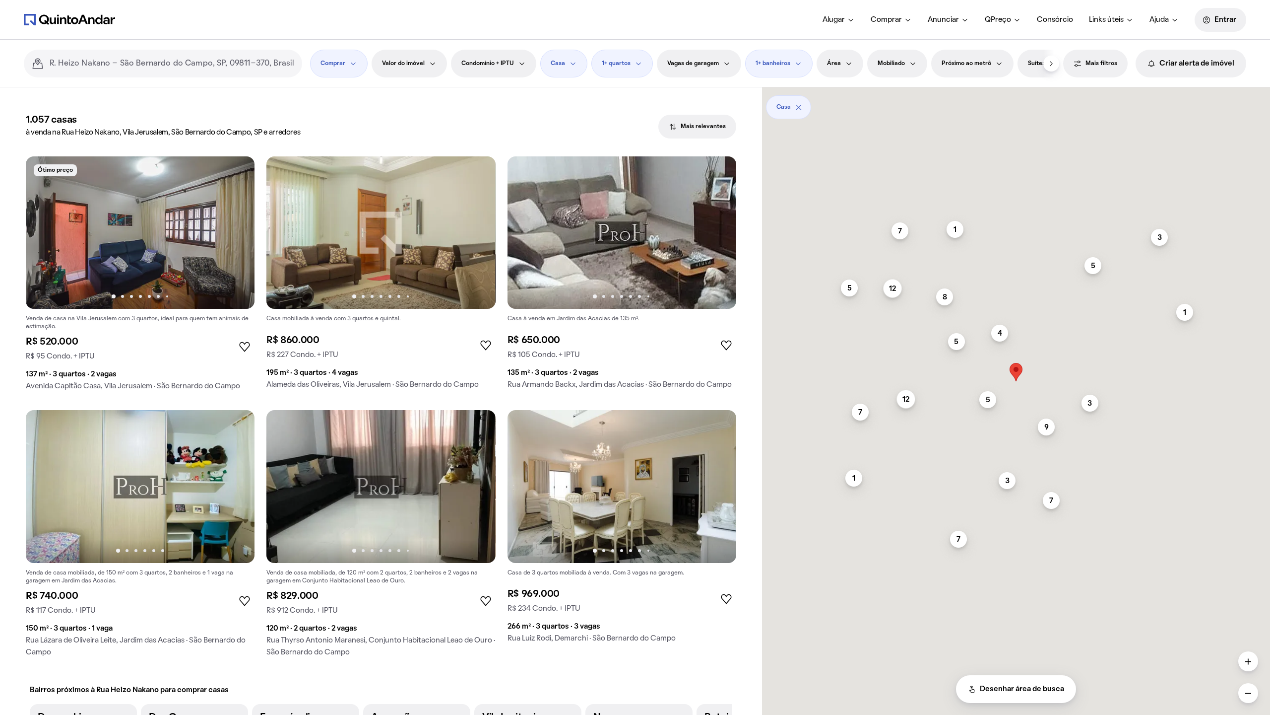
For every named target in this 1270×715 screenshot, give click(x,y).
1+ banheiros (773, 63)
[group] (140, 277)
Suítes (1036, 63)
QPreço (998, 19)
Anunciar (943, 19)
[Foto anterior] (44, 233)
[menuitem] (839, 20)
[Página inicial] (69, 19)
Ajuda (1159, 19)
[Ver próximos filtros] (1051, 64)
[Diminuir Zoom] (1248, 693)
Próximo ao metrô (966, 63)
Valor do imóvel (403, 63)
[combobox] (172, 64)
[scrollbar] (1016, 103)
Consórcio (1055, 19)
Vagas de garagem (693, 63)
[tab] (697, 127)
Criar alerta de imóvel (1196, 63)
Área (834, 63)
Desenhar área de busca (1022, 689)
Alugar (834, 19)
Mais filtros (1101, 63)
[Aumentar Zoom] (1248, 661)
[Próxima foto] (237, 233)
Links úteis (1106, 19)
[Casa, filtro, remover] (799, 107)
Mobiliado (891, 63)
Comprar (886, 19)
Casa (558, 63)
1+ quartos (616, 63)
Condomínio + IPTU (487, 63)
